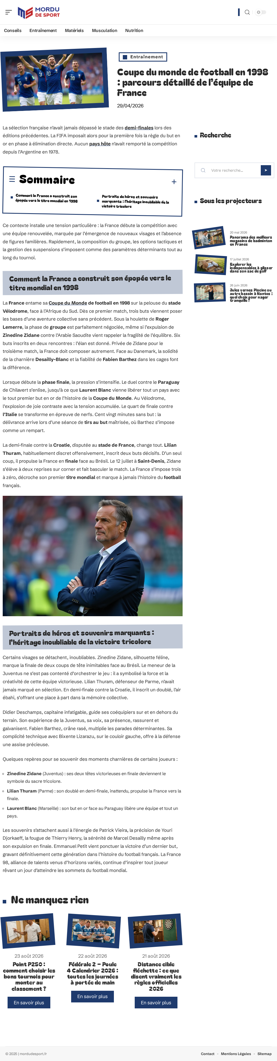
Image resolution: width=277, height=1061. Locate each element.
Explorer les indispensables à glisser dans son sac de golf (251, 267)
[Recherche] (247, 12)
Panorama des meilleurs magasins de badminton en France (251, 240)
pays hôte (100, 143)
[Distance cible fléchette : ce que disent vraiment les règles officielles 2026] (155, 931)
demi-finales (139, 127)
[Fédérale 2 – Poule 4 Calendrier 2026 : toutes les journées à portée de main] (93, 930)
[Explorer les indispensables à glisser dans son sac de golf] (210, 264)
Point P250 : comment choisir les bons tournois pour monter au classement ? (29, 976)
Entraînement (146, 56)
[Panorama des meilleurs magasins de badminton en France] (209, 237)
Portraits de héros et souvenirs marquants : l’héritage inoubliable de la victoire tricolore (135, 201)
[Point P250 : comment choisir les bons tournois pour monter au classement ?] (27, 931)
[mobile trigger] (10, 12)
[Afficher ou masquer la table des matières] (126, 181)
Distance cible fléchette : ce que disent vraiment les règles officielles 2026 (156, 976)
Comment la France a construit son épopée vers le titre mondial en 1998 (46, 197)
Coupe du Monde (68, 303)
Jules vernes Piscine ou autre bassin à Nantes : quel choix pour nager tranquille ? (251, 295)
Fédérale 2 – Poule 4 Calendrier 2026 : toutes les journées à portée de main (92, 973)
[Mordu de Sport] (39, 12)
